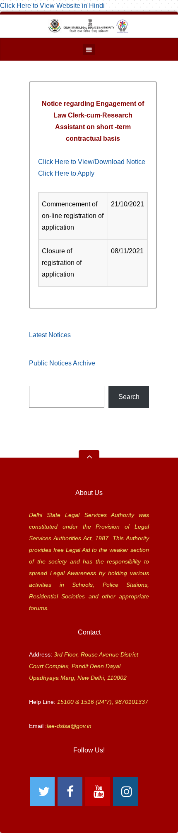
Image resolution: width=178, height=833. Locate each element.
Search (129, 396)
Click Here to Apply (66, 173)
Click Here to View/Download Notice (91, 161)
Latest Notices (50, 334)
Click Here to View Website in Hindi (52, 5)
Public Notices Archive (62, 363)
